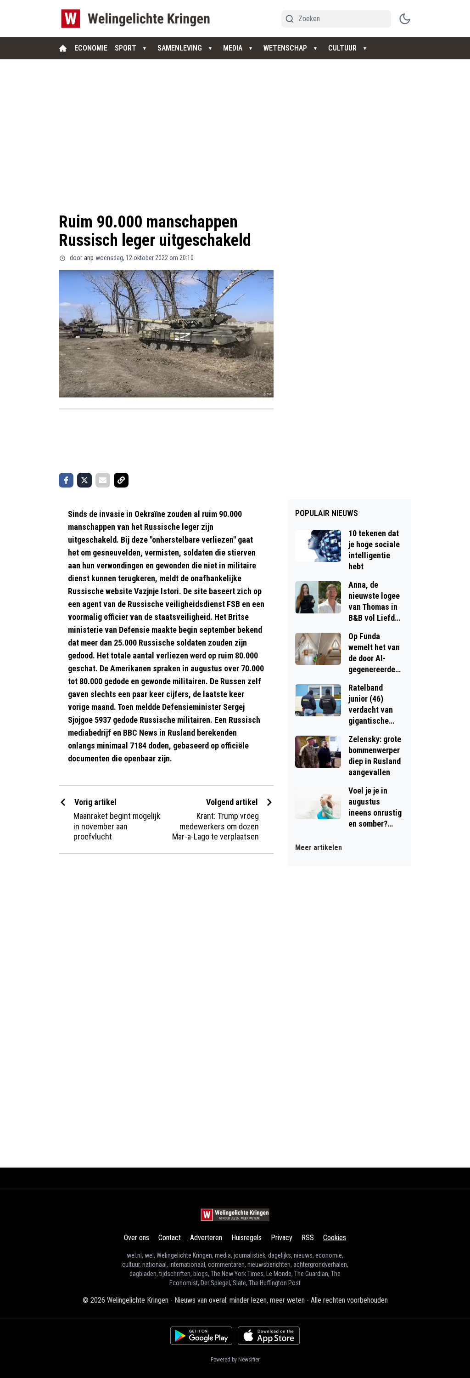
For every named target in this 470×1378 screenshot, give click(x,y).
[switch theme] (404, 18)
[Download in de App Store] (269, 1336)
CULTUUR (342, 48)
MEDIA (232, 48)
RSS (308, 1237)
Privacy (281, 1237)
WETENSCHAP (285, 48)
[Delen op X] (84, 480)
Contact (169, 1237)
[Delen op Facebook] (66, 480)
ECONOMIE (90, 48)
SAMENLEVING (179, 48)
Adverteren (206, 1237)
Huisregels (246, 1237)
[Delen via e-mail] (102, 480)
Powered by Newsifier (235, 1359)
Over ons (136, 1237)
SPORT (125, 48)
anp (89, 257)
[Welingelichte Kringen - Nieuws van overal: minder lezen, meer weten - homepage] (138, 18)
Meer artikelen (318, 847)
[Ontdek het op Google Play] (201, 1336)
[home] (63, 48)
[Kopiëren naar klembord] (121, 480)
